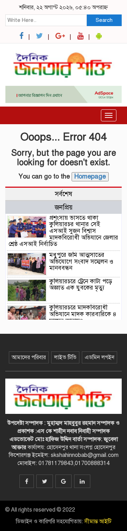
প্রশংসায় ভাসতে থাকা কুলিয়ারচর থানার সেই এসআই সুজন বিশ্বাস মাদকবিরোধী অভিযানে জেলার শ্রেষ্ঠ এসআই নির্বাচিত (63, 231)
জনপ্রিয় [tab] (64, 207)
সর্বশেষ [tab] (63, 194)
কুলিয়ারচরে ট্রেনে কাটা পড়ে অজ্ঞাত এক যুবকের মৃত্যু (80, 285)
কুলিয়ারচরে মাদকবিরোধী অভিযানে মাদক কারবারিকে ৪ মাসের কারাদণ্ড (82, 314)
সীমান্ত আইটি (97, 521)
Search (104, 20)
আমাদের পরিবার (29, 357)
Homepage (90, 176)
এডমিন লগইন (99, 357)
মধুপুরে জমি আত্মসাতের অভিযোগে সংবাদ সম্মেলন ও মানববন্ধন (81, 261)
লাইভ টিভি (65, 357)
